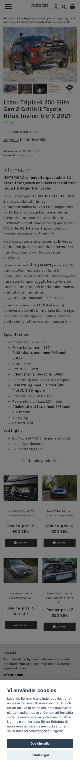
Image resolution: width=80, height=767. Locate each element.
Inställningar (40, 755)
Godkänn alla (40, 743)
